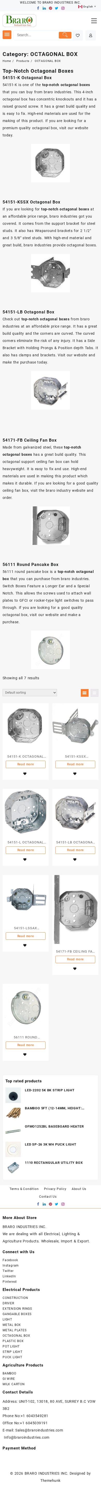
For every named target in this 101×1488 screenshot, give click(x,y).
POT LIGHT (11, 1346)
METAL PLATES (15, 1330)
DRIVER (8, 1303)
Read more (25, 764)
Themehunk (50, 1480)
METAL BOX (12, 1325)
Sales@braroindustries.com (39, 1430)
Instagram (11, 1265)
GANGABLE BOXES (17, 1314)
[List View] (94, 693)
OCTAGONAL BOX (16, 1335)
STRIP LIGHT (13, 1352)
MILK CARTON (14, 1384)
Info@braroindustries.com (26, 1437)
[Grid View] (85, 693)
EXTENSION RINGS (17, 1308)
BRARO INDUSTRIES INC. (46, 1473)
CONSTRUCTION (15, 1298)
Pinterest (10, 1282)
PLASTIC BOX (13, 1341)
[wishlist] (24, 774)
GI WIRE (9, 1379)
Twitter (8, 1271)
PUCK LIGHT (12, 1357)
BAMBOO (9, 1373)
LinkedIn (9, 1276)
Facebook (10, 1260)
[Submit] (65, 35)
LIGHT (7, 1319)
